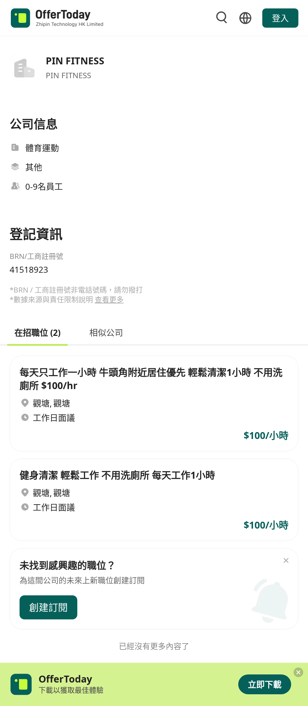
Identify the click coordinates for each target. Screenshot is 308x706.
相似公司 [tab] (106, 332)
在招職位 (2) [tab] (37, 332)
